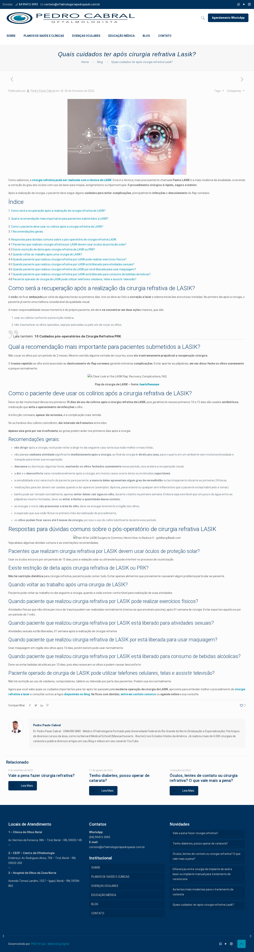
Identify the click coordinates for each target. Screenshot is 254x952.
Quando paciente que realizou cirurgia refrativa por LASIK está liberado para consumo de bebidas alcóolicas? (82, 274)
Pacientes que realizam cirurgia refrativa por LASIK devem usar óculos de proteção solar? (69, 244)
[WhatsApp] (239, 4)
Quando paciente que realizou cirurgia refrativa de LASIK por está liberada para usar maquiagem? (74, 269)
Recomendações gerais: (28, 231)
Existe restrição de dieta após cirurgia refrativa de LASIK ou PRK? (54, 249)
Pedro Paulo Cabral (43, 90)
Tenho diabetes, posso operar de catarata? (200, 843)
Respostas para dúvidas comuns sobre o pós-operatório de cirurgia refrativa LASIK (63, 239)
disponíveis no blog (77, 694)
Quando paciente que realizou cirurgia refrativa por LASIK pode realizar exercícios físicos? (69, 259)
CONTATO (97, 913)
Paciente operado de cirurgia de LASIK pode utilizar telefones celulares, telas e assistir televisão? (74, 279)
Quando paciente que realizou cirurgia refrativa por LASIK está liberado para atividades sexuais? (73, 264)
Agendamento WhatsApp (228, 17)
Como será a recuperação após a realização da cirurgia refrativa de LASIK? (58, 210)
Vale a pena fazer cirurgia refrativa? (41, 775)
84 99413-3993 (28, 4)
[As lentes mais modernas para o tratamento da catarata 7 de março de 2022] (250, 936)
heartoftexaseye (149, 384)
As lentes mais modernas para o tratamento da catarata (203, 892)
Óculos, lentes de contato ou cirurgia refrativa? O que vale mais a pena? (204, 778)
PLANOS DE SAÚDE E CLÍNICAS (110, 876)
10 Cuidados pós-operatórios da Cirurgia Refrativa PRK (78, 336)
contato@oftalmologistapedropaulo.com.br (72, 4)
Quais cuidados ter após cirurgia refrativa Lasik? (203, 904)
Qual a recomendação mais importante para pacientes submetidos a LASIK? (59, 218)
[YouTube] (244, 4)
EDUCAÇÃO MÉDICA (103, 895)
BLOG (94, 904)
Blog (100, 62)
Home (85, 62)
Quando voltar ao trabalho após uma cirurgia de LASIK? (47, 254)
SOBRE (95, 867)
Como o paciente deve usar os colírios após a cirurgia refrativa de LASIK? (57, 226)
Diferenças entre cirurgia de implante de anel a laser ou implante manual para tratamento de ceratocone (202, 874)
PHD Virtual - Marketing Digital (50, 943)
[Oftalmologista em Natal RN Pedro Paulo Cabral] (71, 18)
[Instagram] (249, 4)
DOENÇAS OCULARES (104, 885)
